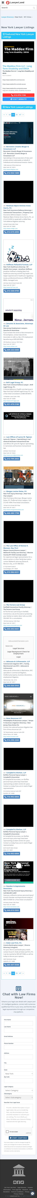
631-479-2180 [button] (12, 404)
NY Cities (28, 17)
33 (10, 115)
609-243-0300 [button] (12, 350)
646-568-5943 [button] (12, 685)
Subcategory (8, 1093)
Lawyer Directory (7, 17)
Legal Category (8, 1086)
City (5, 1063)
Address (6, 1053)
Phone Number (8, 1043)
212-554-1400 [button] (12, 173)
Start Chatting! (19, 1138)
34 (13, 115)
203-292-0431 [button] (12, 629)
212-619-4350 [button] (12, 232)
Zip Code (6, 1077)
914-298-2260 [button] (12, 740)
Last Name (7, 1027)
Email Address (8, 1036)
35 (17, 115)
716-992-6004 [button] (12, 797)
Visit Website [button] (19, 99)
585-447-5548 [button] (12, 965)
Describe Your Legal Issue (12, 1102)
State (5, 1070)
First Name (7, 1019)
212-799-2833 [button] (12, 458)
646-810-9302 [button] (12, 910)
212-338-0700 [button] (12, 291)
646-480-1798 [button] (12, 513)
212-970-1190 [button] (19, 95)
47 (20, 115)
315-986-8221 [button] (12, 572)
